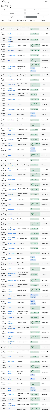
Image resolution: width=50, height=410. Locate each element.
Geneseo (10, 104)
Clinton (9, 124)
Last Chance (11, 50)
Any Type (12, 17)
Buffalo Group (11, 84)
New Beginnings (12, 280)
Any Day (12, 13)
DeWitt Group (11, 99)
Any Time (37, 13)
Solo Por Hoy (11, 253)
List (31, 17)
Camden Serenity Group (10, 39)
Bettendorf (10, 29)
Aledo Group (11, 79)
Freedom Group (12, 233)
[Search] (23, 10)
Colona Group (11, 94)
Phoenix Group (11, 55)
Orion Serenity (11, 134)
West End (10, 60)
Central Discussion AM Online (11, 296)
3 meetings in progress (24, 24)
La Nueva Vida (11, 243)
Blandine (10, 33)
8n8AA (9, 114)
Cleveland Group (12, 189)
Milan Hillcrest (11, 109)
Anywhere (36, 10)
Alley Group (11, 394)
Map (43, 17)
